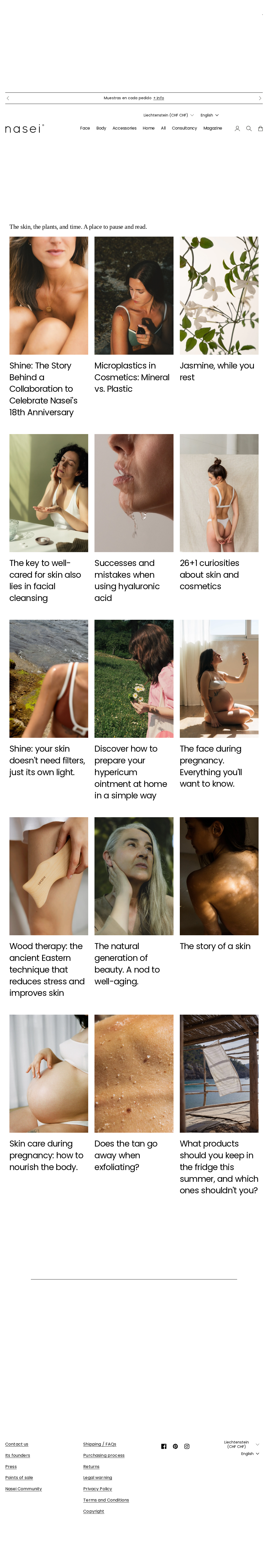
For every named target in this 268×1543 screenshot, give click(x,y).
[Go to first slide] (260, 98)
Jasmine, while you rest (217, 371)
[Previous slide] (8, 98)
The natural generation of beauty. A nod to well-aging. (127, 963)
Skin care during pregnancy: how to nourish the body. (46, 1155)
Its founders (17, 1455)
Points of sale (19, 1478)
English (207, 115)
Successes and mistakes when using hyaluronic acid (127, 580)
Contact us (17, 1444)
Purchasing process (104, 1455)
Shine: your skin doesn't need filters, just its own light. (47, 760)
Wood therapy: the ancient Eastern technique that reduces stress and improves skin (47, 969)
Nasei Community (23, 1489)
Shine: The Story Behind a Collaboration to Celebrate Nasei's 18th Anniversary (43, 389)
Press (11, 1467)
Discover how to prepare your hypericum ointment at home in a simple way (130, 772)
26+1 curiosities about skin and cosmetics (209, 574)
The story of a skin (215, 946)
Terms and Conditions (106, 1500)
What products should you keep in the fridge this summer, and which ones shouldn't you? (219, 1167)
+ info (183, 98)
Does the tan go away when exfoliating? (125, 1155)
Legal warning (97, 1478)
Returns (91, 1467)
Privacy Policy (97, 1489)
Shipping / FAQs (99, 1444)
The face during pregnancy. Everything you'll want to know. (211, 766)
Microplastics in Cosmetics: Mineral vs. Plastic (131, 377)
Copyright (93, 1511)
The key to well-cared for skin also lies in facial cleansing (45, 580)
